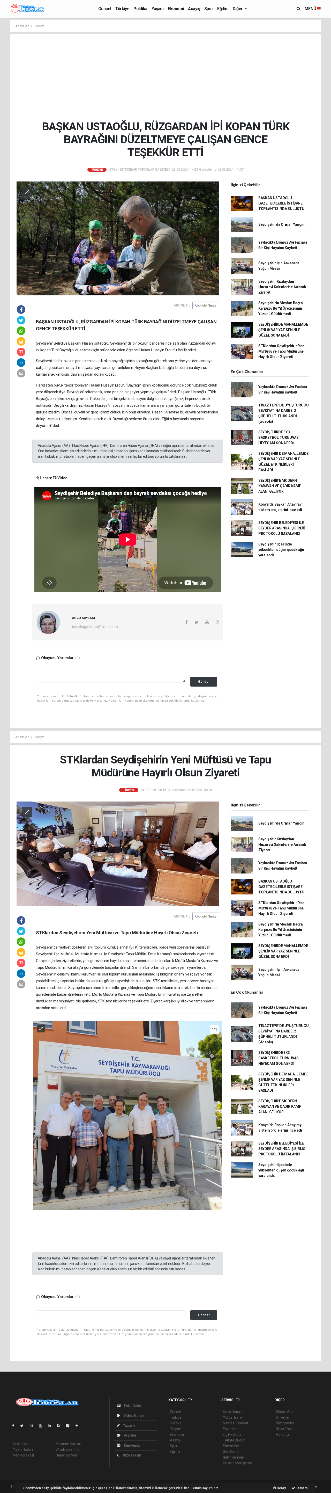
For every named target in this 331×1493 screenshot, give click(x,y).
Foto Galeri (132, 1406)
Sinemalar (231, 1446)
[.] (127, 1115)
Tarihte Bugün (234, 1440)
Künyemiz (131, 1445)
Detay (281, 1488)
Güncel (104, 8)
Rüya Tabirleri (286, 1429)
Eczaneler (231, 1429)
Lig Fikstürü (232, 1434)
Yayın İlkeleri (23, 1449)
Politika (140, 8)
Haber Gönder (67, 1455)
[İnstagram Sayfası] (33, 1426)
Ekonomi (176, 8)
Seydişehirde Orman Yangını (281, 224)
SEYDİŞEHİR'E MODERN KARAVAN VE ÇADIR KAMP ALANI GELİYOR (280, 485)
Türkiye (122, 8)
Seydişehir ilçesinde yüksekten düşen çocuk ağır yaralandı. (281, 549)
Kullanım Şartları (68, 1444)
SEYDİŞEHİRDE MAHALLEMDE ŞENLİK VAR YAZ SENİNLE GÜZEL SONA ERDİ (283, 329)
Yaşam (158, 8)
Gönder (204, 681)
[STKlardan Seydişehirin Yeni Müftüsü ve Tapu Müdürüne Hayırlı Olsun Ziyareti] (118, 854)
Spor (208, 8)
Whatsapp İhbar (68, 1449)
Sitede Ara (284, 1412)
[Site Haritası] (70, 1426)
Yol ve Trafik (233, 1417)
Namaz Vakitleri (235, 1423)
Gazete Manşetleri (237, 1463)
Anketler (282, 1417)
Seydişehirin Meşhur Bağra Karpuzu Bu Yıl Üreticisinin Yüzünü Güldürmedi (280, 308)
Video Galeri (133, 1416)
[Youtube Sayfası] (42, 1426)
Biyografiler (285, 1423)
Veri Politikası (23, 1455)
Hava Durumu (234, 1412)
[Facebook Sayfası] (15, 1426)
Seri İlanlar (231, 1452)
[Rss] (60, 1426)
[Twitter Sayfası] (24, 1426)
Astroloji (282, 1434)
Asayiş (194, 8)
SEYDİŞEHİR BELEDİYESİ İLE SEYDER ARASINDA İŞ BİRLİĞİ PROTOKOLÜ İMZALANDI (282, 528)
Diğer (238, 8)
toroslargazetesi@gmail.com (95, 627)
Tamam (301, 1488)
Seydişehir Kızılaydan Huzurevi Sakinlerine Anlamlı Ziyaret (282, 286)
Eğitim (223, 8)
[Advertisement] (169, 77)
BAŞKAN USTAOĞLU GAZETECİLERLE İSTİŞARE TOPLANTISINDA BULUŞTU (281, 203)
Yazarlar (129, 1425)
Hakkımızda (22, 1444)
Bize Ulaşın (131, 1455)
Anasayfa (22, 26)
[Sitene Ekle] (79, 1426)
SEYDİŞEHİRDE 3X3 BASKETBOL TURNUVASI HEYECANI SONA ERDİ (278, 437)
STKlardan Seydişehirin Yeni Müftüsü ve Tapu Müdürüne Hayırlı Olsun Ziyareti (281, 351)
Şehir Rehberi (233, 1457)
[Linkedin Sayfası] (51, 1426)
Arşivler (130, 1435)
